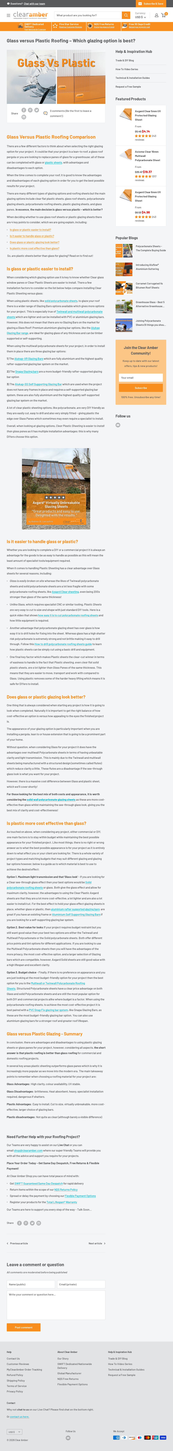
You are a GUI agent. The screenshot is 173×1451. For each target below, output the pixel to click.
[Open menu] (8, 15)
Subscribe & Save (153, 3)
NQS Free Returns (68, 1378)
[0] (163, 15)
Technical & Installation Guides (133, 77)
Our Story (63, 1358)
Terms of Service (17, 1385)
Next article (95, 1243)
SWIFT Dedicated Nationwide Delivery (74, 1365)
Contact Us (13, 1358)
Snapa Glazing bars (26, 371)
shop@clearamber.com (28, 1150)
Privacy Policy (15, 1391)
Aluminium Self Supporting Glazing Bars (76, 914)
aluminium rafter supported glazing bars (75, 909)
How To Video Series (127, 69)
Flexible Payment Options (80, 1195)
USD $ (12, 1432)
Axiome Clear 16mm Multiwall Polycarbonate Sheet (147, 156)
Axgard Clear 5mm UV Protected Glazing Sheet (148, 115)
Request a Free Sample (128, 86)
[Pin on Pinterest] (30, 109)
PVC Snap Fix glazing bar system (48, 1010)
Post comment (23, 1327)
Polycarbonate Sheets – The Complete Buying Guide (151, 248)
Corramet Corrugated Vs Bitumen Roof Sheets (149, 285)
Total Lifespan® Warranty (61, 1202)
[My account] (156, 15)
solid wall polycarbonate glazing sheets (51, 799)
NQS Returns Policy (66, 1189)
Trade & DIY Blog (125, 60)
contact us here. (19, 1416)
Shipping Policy (16, 1380)
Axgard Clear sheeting (65, 591)
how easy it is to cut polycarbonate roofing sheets (68, 615)
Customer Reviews (18, 1363)
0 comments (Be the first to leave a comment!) (70, 113)
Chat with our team (34, 3)
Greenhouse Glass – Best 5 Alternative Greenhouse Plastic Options (150, 304)
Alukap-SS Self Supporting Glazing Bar (38, 384)
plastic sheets (53, 162)
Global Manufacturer (69, 1373)
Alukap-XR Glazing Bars (28, 358)
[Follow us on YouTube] (118, 424)
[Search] (126, 15)
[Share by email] (23, 116)
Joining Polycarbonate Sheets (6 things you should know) (151, 323)
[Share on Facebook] (23, 109)
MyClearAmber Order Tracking (24, 1369)
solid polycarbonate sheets (61, 300)
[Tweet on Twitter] (36, 109)
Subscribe (141, 387)
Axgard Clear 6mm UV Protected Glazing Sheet (148, 196)
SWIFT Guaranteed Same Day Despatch (39, 1183)
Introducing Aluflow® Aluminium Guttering (147, 266)
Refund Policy (15, 1374)
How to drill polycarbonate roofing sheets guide (63, 644)
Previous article (19, 1243)
